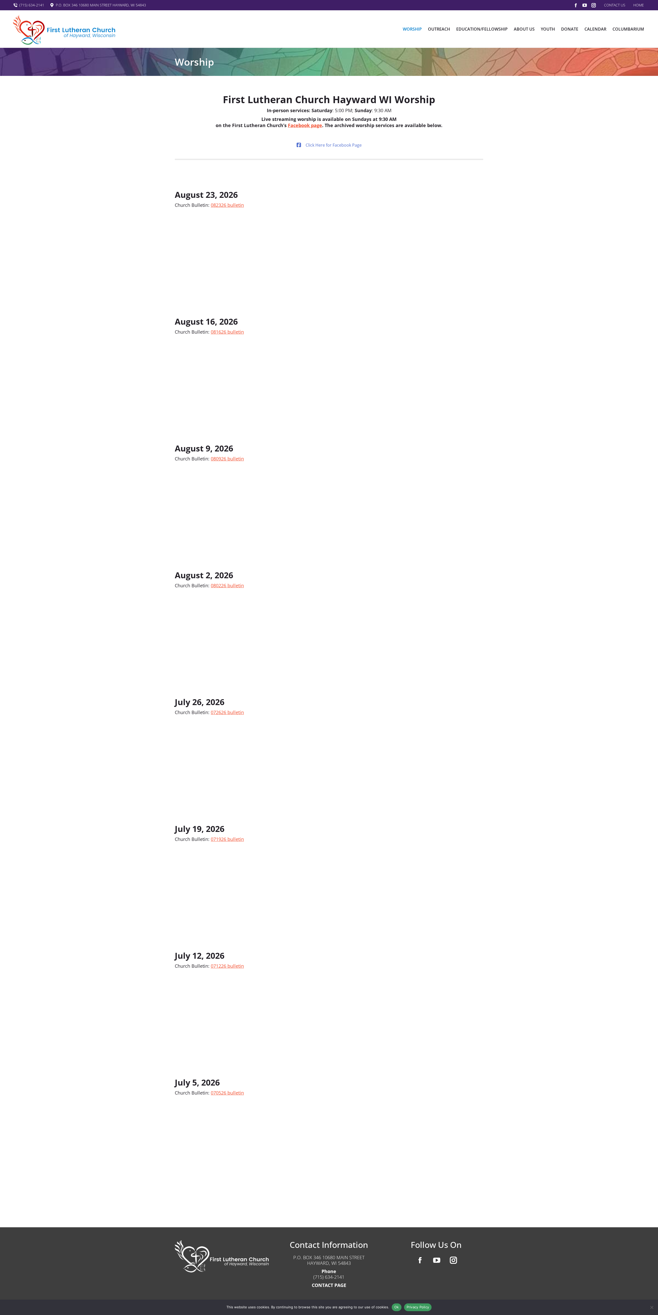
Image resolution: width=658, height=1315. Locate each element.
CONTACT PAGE (329, 1285)
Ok (396, 1307)
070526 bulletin (227, 1093)
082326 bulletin (227, 205)
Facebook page (305, 125)
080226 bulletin (227, 585)
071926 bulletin (227, 839)
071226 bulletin (227, 966)
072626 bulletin (227, 712)
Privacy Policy (418, 1307)
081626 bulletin (227, 332)
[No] (651, 1307)
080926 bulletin (227, 459)
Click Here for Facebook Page (334, 145)
